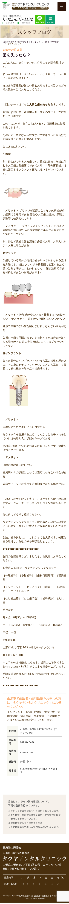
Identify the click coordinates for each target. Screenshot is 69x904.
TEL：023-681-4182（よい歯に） (22, 868)
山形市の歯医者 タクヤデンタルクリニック (21, 42)
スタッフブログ (52, 42)
